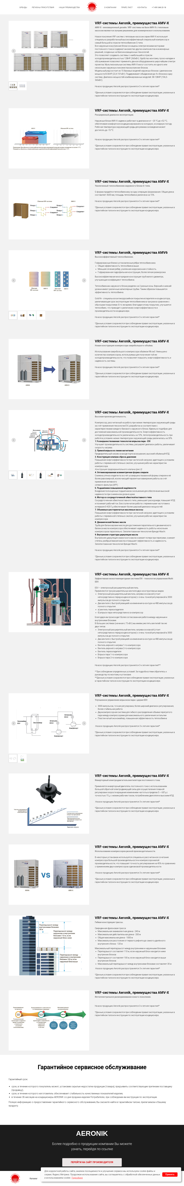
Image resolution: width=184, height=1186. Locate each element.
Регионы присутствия (43, 7)
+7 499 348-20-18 (159, 7)
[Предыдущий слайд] (14, 51)
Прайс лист (127, 7)
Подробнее (77, 1178)
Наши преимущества (69, 7)
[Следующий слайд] (84, 51)
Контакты (142, 7)
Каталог (34, 1178)
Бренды (23, 7)
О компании (110, 7)
